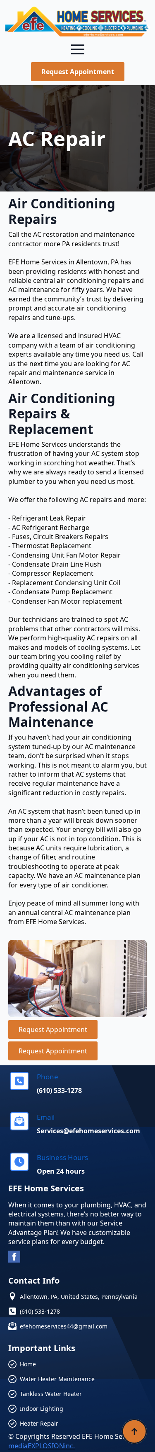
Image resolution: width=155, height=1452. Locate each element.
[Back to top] (134, 1431)
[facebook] (14, 1257)
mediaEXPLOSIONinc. (41, 1445)
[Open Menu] (77, 49)
